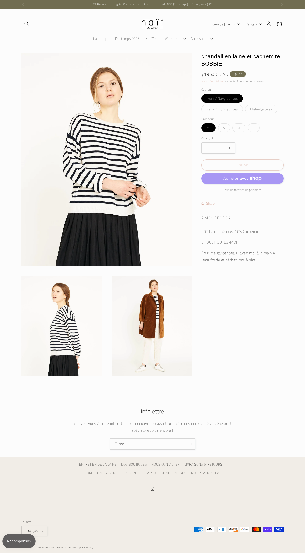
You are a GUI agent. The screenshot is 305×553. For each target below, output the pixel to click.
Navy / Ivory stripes (224, 109)
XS (211, 128)
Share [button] (210, 203)
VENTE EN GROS (174, 472)
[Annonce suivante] (282, 4)
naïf (34, 548)
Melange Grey (263, 109)
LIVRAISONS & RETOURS (203, 464)
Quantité (207, 138)
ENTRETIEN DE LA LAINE (98, 464)
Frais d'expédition (212, 81)
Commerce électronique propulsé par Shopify (65, 548)
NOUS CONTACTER (166, 464)
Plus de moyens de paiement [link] (242, 190)
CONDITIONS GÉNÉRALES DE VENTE (112, 472)
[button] (26, 24)
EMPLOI (150, 472)
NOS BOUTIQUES (134, 464)
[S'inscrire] (190, 444)
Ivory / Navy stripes (224, 98)
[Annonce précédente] (23, 4)
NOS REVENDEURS (205, 472)
